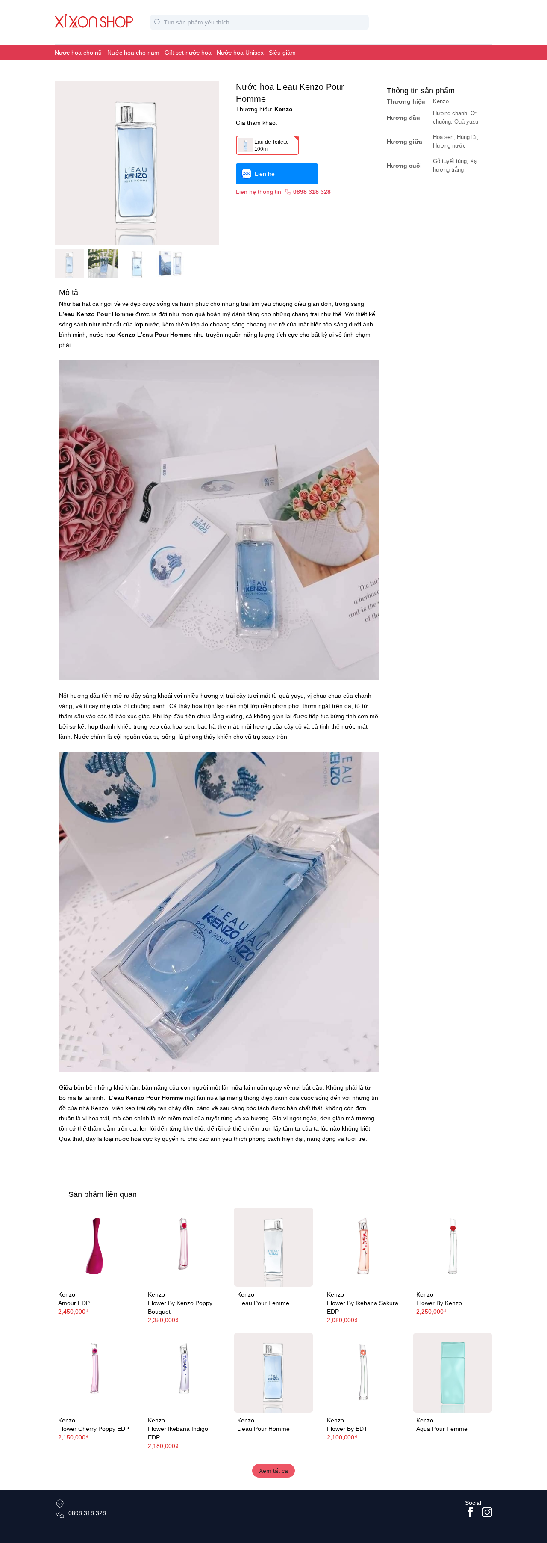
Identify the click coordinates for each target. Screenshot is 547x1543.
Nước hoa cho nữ (78, 52)
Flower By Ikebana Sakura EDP (362, 1307)
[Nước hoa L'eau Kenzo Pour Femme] (273, 1247)
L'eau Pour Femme (263, 1303)
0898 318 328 (87, 1513)
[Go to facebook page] (470, 1512)
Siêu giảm (282, 52)
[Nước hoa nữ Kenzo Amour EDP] (94, 1247)
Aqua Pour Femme (442, 1428)
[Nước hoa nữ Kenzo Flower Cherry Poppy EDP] (94, 1373)
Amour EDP (74, 1303)
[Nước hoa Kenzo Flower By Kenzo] (452, 1247)
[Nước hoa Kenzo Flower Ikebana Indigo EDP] (184, 1373)
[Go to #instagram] (487, 1512)
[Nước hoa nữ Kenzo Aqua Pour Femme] (452, 1373)
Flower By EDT (347, 1428)
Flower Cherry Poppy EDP (93, 1428)
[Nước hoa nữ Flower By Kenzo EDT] (363, 1373)
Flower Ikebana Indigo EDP (178, 1433)
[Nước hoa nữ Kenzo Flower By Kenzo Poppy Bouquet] (184, 1247)
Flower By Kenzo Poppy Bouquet (180, 1307)
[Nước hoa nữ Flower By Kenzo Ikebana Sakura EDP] (363, 1247)
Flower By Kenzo (439, 1303)
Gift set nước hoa (188, 52)
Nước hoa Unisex (240, 52)
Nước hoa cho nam (133, 52)
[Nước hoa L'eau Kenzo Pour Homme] (273, 1373)
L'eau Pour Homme (263, 1428)
